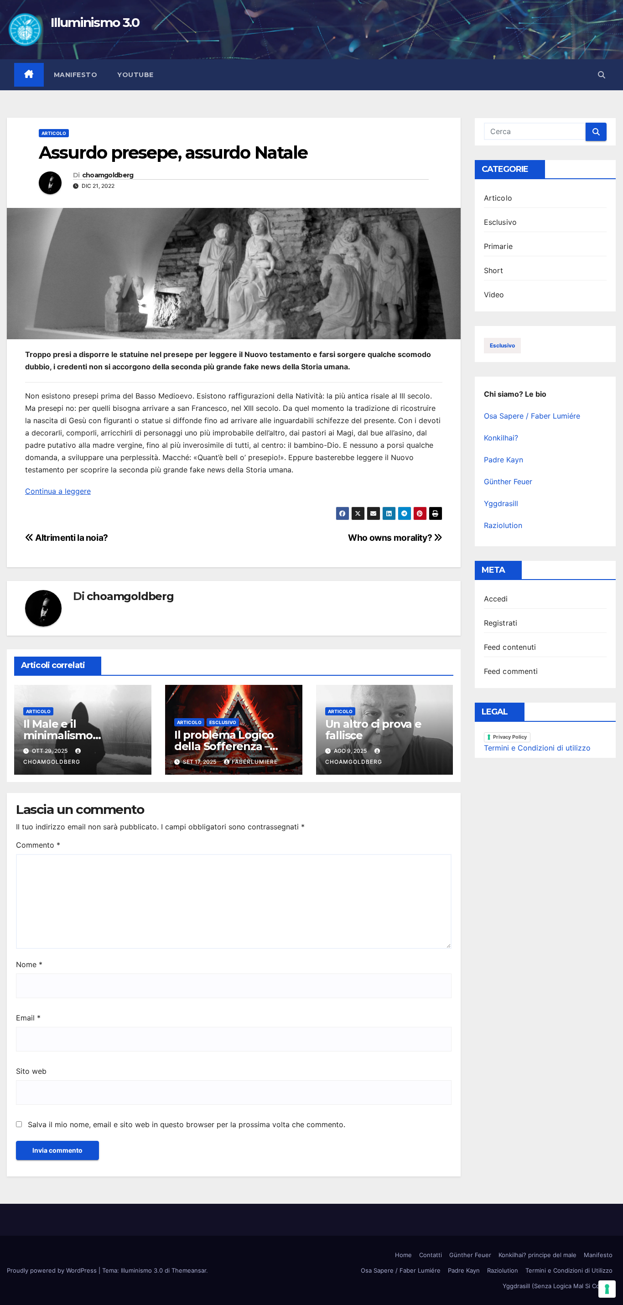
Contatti (430, 1254)
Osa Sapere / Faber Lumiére (532, 415)
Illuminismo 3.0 (95, 22)
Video (494, 294)
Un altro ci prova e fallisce (373, 729)
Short (494, 270)
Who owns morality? (391, 537)
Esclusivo (222, 722)
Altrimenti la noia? (71, 537)
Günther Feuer (508, 481)
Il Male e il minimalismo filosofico (58, 735)
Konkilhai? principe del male (537, 1254)
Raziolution (503, 525)
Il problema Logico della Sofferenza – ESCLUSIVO (224, 746)
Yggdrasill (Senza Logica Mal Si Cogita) (558, 1285)
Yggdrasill (501, 503)
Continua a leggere (58, 491)
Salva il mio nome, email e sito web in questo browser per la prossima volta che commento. (186, 1124)
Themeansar (188, 1270)
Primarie (498, 246)
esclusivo (502, 345)
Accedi (496, 598)
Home (403, 1254)
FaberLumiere (255, 761)
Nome (29, 964)
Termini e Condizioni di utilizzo (537, 747)
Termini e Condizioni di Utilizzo (569, 1270)
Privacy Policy (510, 737)
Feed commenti (511, 671)
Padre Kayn (503, 459)
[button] (601, 74)
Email (28, 1017)
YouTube (135, 75)
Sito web (31, 1071)
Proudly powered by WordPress (53, 1270)
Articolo (54, 133)
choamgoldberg (108, 175)
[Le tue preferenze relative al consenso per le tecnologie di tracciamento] (607, 1289)
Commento (38, 844)
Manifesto (76, 75)
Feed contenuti (510, 647)
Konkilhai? (501, 437)
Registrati (501, 622)
